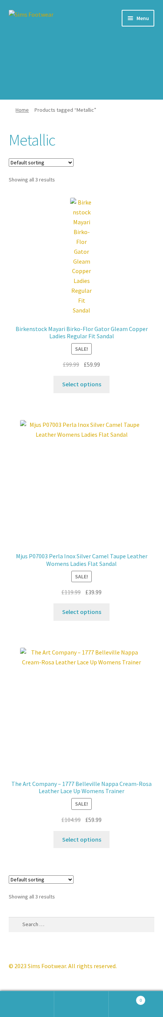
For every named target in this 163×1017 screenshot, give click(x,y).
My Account (27, 1004)
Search (81, 1004)
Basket (125, 997)
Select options (81, 384)
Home (22, 109)
